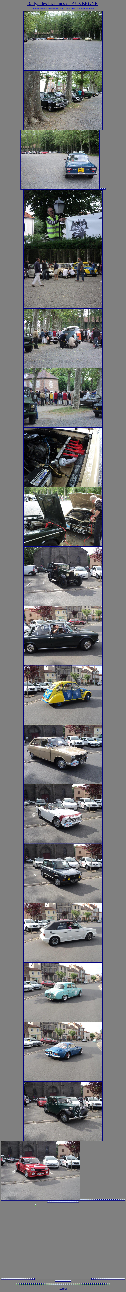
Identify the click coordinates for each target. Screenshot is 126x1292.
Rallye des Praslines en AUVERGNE (62, 3)
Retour (63, 1288)
